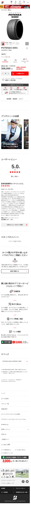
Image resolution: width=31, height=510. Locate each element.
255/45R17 (18, 379)
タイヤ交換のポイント (6, 453)
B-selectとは (4, 424)
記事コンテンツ (5, 429)
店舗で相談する (14, 271)
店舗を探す (4, 409)
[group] (2, 43)
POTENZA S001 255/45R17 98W (11, 361)
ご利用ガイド (5, 439)
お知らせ (3, 434)
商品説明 (15, 98)
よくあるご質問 (5, 444)
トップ (3, 393)
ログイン (23, 61)
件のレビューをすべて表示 (15, 224)
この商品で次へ (20, 73)
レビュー (15, 61)
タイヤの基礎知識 (5, 449)
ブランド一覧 (5, 403)
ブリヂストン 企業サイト (6, 483)
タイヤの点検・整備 (19, 449)
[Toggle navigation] (28, 2)
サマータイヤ (11, 379)
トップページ (4, 379)
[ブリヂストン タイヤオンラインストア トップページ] (2, 2)
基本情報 (9, 98)
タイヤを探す (5, 398)
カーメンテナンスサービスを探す (10, 414)
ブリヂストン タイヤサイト (7, 480)
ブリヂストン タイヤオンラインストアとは (13, 419)
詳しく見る (14, 176)
